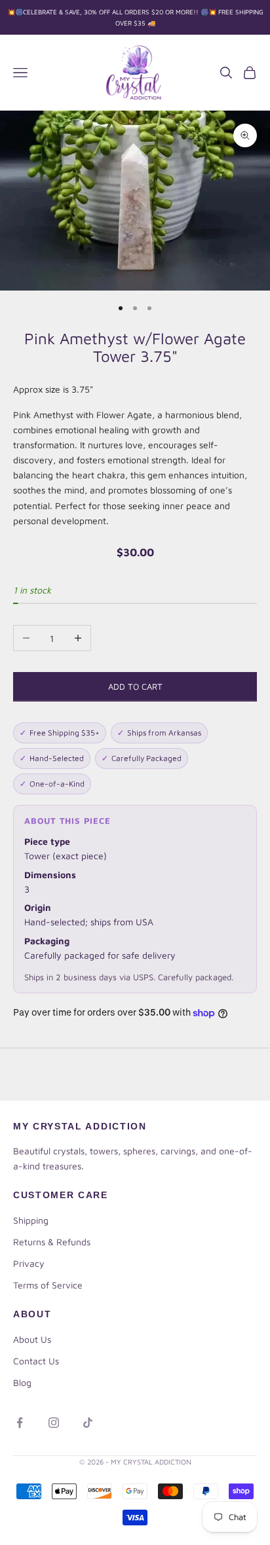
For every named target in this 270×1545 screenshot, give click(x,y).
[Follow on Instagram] (53, 1422)
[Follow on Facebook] (19, 1422)
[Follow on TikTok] (87, 1422)
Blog (22, 1382)
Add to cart (135, 686)
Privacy (29, 1263)
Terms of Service (48, 1284)
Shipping (30, 1220)
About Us (32, 1339)
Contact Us (36, 1360)
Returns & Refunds (51, 1241)
